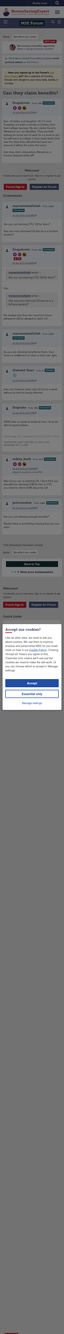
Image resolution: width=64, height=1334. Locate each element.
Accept (32, 683)
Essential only (32, 694)
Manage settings (32, 703)
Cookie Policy (37, 650)
